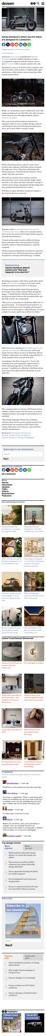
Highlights (29, 437)
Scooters (25, 433)
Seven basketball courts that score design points (23, 880)
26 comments (7, 53)
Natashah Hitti (8, 49)
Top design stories (11, 843)
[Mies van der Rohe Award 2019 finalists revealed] (32, 3)
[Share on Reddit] (17, 45)
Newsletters (8, 493)
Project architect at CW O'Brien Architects (22, 986)
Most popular (9, 847)
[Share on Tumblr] (25, 45)
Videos (5, 491)
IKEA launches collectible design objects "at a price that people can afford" (22, 854)
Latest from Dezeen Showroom (17, 638)
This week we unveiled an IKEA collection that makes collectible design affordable (22, 863)
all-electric (10, 64)
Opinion (6, 487)
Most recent (28, 847)
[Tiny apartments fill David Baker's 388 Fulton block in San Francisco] (34, 3)
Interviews (7, 485)
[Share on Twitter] (8, 45)
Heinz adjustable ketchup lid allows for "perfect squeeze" (23, 872)
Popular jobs (9, 957)
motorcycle (15, 56)
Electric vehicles (8, 435)
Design (21, 437)
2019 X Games (13, 283)
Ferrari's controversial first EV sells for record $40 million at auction (23, 887)
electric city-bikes (9, 118)
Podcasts (7, 496)
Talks (5, 489)
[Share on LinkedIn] (21, 45)
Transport (16, 433)
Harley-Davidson (9, 437)
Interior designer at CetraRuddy (22, 978)
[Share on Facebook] (4, 45)
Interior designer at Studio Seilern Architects (23, 994)
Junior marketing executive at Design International (24, 964)
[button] (38, 3)
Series (5, 483)
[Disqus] (23, 808)
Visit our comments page (12, 774)
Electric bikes (23, 435)
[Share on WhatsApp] (29, 44)
